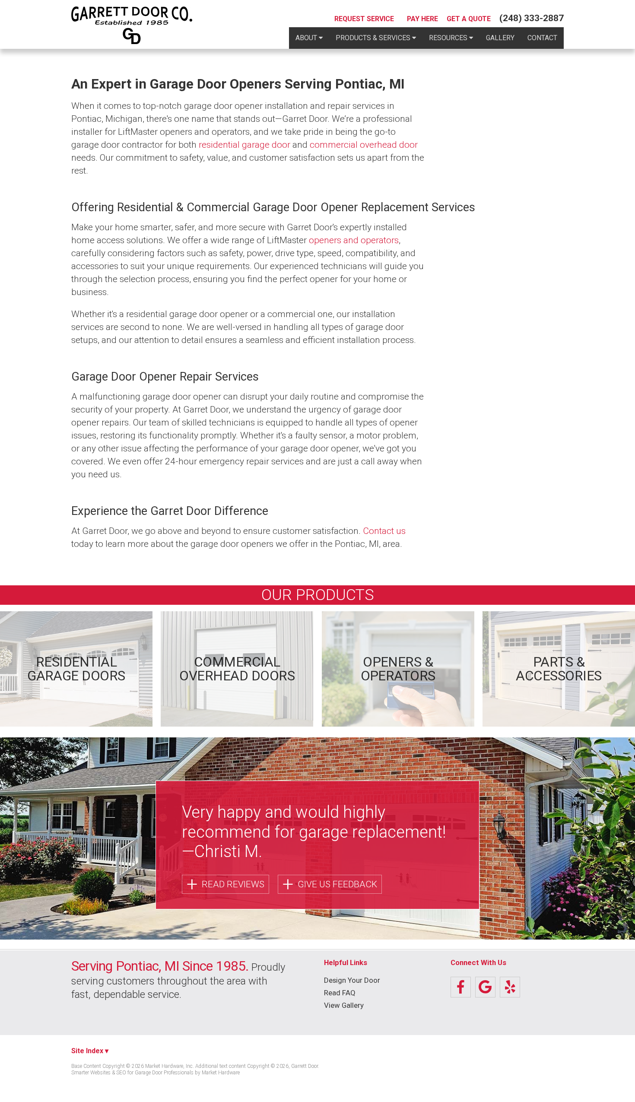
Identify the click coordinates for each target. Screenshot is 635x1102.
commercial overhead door (364, 145)
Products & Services (374, 38)
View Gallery (344, 1005)
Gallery (500, 38)
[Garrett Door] (131, 25)
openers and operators (354, 240)
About (307, 38)
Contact (542, 38)
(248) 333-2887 (531, 18)
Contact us (384, 531)
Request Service (364, 19)
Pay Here (422, 19)
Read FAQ (340, 993)
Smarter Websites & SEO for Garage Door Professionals (132, 1073)
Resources (449, 38)
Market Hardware (221, 1073)
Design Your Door (352, 980)
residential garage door (244, 145)
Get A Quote (469, 19)
